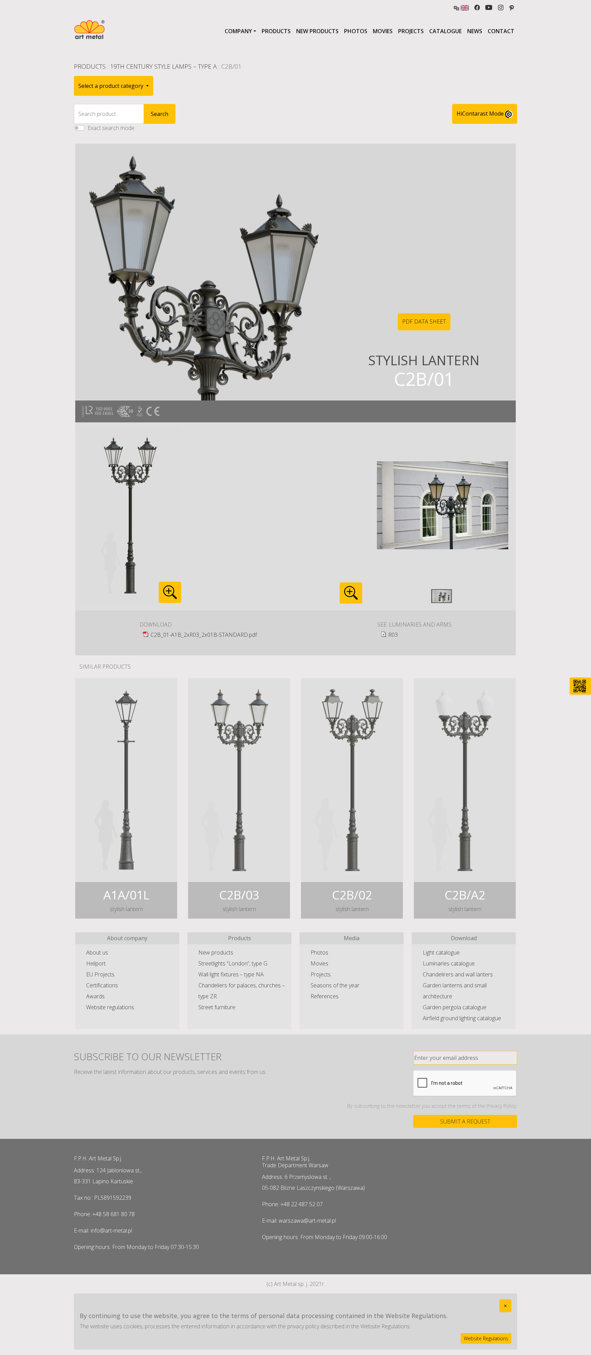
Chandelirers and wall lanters (458, 974)
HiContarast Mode (481, 113)
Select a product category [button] (111, 86)
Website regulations (110, 1007)
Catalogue (445, 31)
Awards (95, 996)
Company (238, 31)
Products (276, 31)
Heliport (96, 963)
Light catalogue (441, 952)
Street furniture (216, 1007)
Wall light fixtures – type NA (231, 974)
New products (317, 31)
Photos (355, 31)
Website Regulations (486, 1338)
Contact (501, 31)
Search (159, 114)
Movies (383, 31)
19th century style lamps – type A (163, 66)
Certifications (102, 985)
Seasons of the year (335, 985)
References (325, 996)
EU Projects (100, 974)
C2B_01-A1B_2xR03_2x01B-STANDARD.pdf (203, 635)
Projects (411, 31)
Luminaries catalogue (449, 963)
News (474, 31)
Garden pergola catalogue (454, 1007)
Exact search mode (111, 128)
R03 (393, 635)
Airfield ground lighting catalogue (462, 1018)
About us (97, 952)
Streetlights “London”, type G (232, 963)
